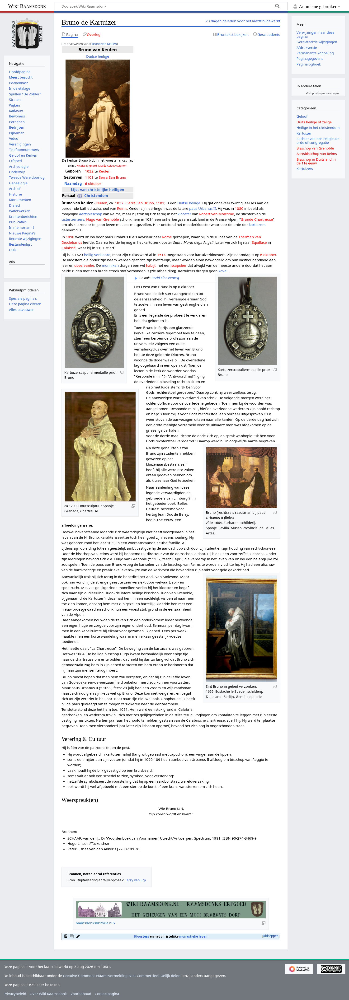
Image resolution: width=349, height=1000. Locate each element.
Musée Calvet (106, 165)
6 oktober (93, 183)
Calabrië (68, 247)
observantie (84, 265)
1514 (161, 254)
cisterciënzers (72, 219)
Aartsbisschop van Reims (317, 153)
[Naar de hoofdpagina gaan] (27, 33)
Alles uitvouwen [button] (21, 309)
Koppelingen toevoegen (324, 93)
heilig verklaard (97, 254)
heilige (103, 56)
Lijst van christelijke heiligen (97, 189)
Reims (122, 208)
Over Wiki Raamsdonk (48, 993)
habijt (151, 265)
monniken (110, 265)
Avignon (121, 165)
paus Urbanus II (202, 208)
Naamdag (73, 183)
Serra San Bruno (112, 177)
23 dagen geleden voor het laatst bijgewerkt (243, 21)
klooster (184, 213)
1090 (70, 236)
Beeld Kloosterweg (165, 278)
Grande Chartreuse (257, 219)
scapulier (179, 265)
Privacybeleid (15, 993)
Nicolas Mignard (87, 165)
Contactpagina (107, 993)
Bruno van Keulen (104, 44)
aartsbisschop (90, 213)
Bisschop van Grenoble (315, 148)
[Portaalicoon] (79, 195)
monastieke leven (193, 936)
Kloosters (141, 936)
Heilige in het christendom (318, 127)
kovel (222, 270)
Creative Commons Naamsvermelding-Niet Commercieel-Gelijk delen (121, 975)
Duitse (91, 56)
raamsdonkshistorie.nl (94, 923)
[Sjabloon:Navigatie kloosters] (66, 936)
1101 (89, 177)
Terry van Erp (135, 880)
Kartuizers (305, 168)
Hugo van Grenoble (102, 219)
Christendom (96, 195)
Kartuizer (304, 133)
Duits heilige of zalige (314, 122)
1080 (239, 208)
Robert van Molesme (216, 213)
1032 (89, 171)
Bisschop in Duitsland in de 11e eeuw (316, 161)
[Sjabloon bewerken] (78, 936)
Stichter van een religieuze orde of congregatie (318, 140)
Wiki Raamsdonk (27, 6)
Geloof (302, 116)
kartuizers (257, 224)
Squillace (259, 242)
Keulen (104, 171)
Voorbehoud (81, 993)
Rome (167, 236)
